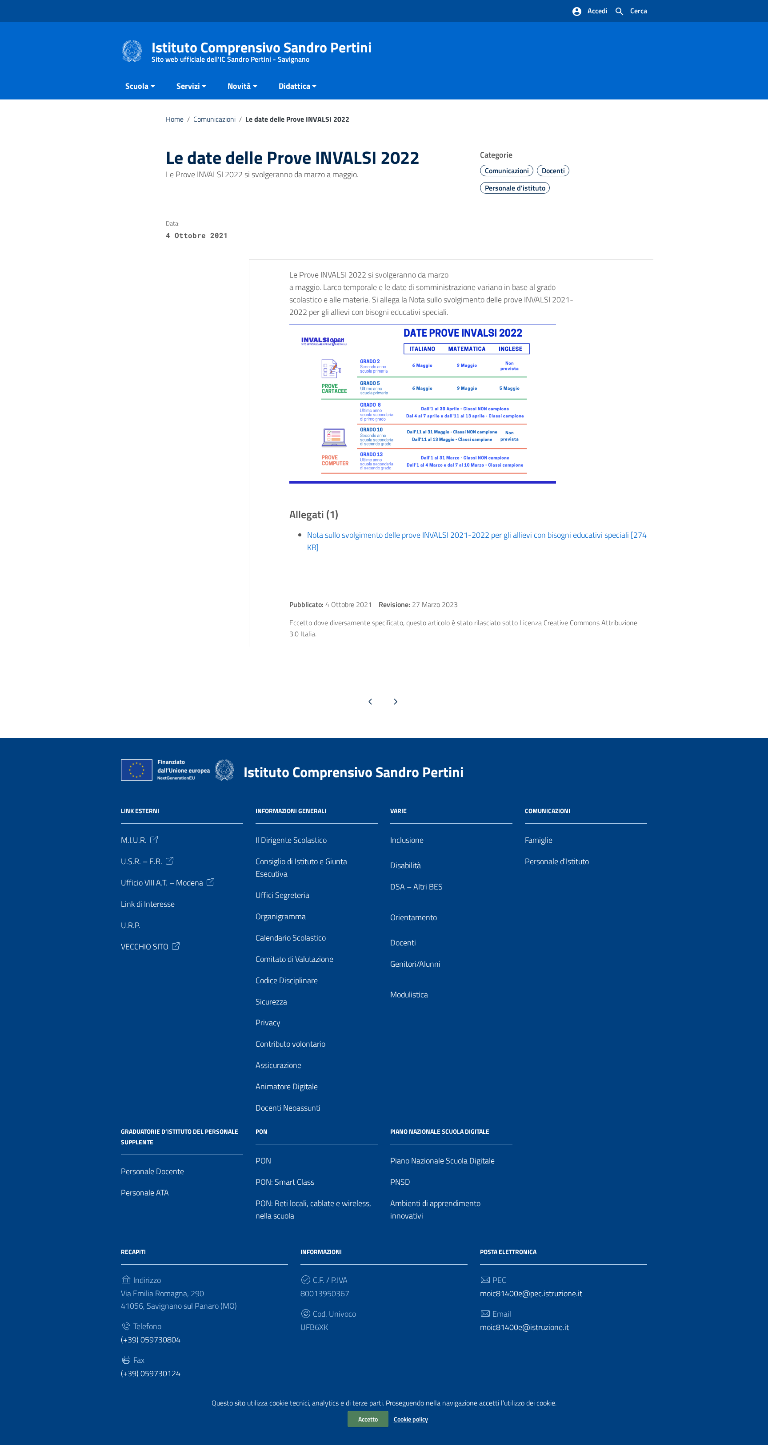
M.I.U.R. (134, 840)
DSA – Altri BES (416, 887)
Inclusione (407, 840)
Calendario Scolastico (291, 938)
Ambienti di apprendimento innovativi (435, 1209)
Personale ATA (145, 1193)
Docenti (553, 170)
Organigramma (281, 916)
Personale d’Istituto (557, 861)
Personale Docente (152, 1171)
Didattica (294, 86)
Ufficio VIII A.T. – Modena (162, 883)
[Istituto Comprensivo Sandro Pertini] (132, 50)
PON (263, 1161)
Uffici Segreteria (282, 895)
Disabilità (405, 865)
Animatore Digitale (287, 1086)
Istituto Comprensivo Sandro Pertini (262, 49)
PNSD (400, 1182)
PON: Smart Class (285, 1182)
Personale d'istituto (515, 188)
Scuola (136, 86)
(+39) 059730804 (150, 1340)
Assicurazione (278, 1065)
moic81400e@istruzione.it (524, 1327)
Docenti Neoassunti (288, 1108)
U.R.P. (130, 925)
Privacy (268, 1022)
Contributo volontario (290, 1044)
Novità (239, 86)
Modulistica (409, 994)
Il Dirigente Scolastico (291, 840)
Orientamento (413, 917)
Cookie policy (411, 1419)
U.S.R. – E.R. (141, 861)
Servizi (188, 86)
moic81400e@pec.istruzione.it (531, 1293)
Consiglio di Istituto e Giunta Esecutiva (301, 867)
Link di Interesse (148, 904)
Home (175, 119)
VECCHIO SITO (144, 947)
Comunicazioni (214, 119)
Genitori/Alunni (415, 964)
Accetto (368, 1419)
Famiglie (538, 840)
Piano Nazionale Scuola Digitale (442, 1161)
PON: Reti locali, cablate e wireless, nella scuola (313, 1209)
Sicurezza (271, 1002)
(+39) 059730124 (150, 1373)
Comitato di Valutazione (294, 959)
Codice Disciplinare (287, 980)
